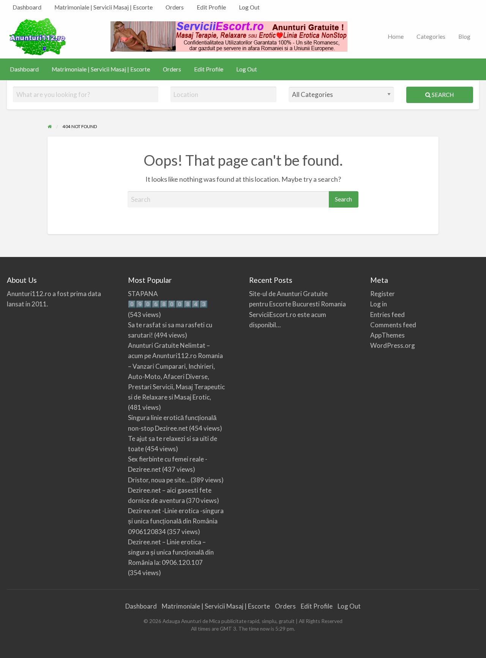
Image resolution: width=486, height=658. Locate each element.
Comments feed (393, 325)
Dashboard (27, 7)
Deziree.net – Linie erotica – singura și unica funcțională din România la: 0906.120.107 (171, 552)
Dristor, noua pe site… (158, 480)
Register (382, 294)
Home (396, 36)
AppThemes (387, 335)
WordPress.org (392, 345)
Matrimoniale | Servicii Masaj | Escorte (103, 7)
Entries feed (387, 315)
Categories (431, 36)
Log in (378, 304)
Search (442, 94)
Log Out (249, 7)
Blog (464, 36)
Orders (175, 7)
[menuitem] (27, 7)
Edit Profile (211, 7)
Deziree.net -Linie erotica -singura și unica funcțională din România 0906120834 (176, 521)
